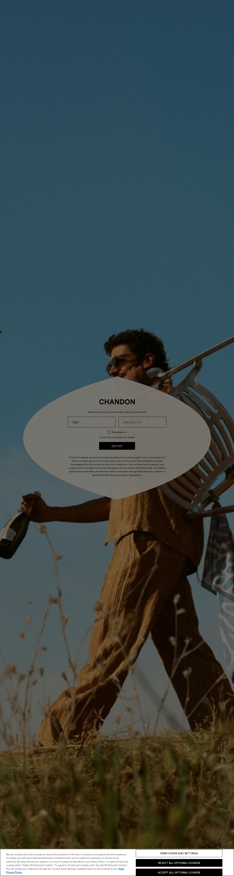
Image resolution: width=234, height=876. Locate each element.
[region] (117, 862)
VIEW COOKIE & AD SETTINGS (179, 853)
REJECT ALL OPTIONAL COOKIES (179, 862)
